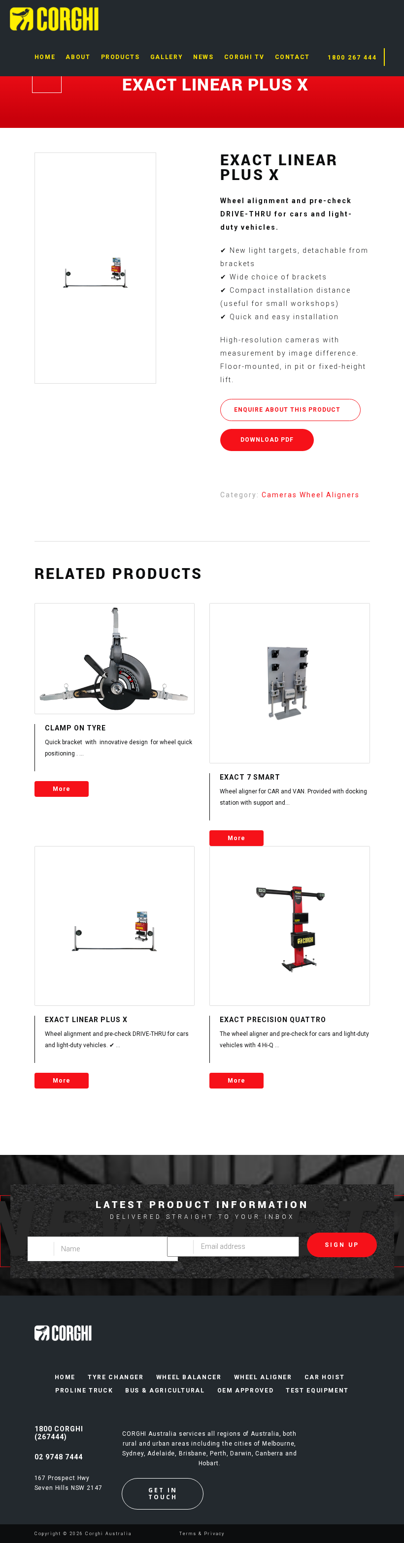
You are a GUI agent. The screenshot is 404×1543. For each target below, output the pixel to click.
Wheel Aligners (330, 495)
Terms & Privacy (202, 1533)
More (61, 789)
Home (65, 1377)
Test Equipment (317, 1390)
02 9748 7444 (58, 1457)
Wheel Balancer (189, 1377)
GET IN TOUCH (162, 1493)
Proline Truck (84, 1390)
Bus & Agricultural (164, 1390)
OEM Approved (245, 1390)
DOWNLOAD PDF (267, 439)
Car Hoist (324, 1377)
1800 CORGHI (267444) (58, 1433)
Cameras (281, 495)
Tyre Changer (116, 1377)
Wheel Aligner (263, 1377)
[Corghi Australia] (54, 18)
